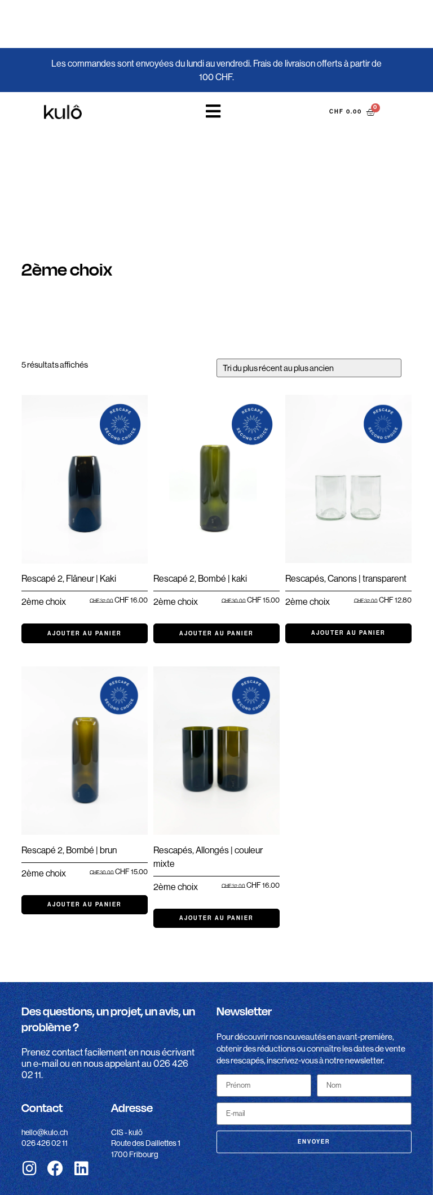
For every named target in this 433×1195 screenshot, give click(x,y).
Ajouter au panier (84, 633)
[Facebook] (55, 1168)
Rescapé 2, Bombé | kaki (200, 578)
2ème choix (43, 601)
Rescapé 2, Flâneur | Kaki (68, 578)
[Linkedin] (81, 1168)
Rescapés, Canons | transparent (346, 578)
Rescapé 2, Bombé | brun (69, 850)
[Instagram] (29, 1168)
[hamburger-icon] (213, 111)
